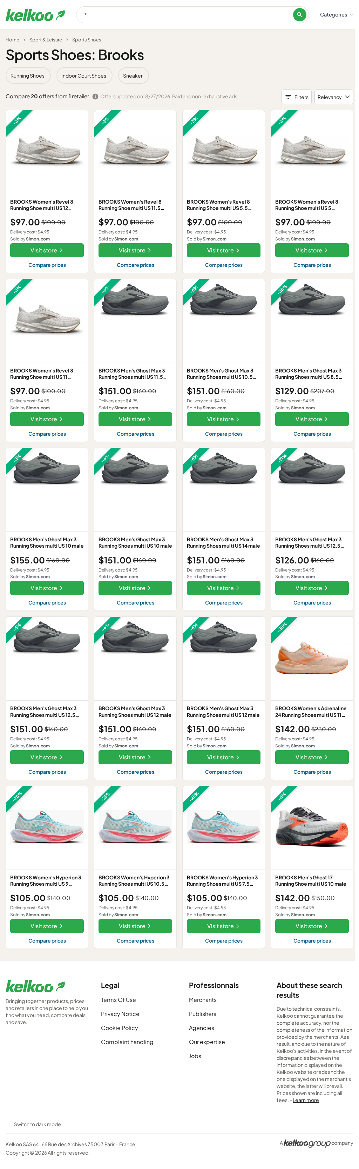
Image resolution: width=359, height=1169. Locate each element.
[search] (299, 14)
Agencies (201, 1027)
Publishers (202, 1013)
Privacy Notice (120, 1013)
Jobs (195, 1055)
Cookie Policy (119, 1027)
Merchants (203, 999)
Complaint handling (127, 1041)
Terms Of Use (118, 999)
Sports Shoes (86, 39)
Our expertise (207, 1041)
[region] (179, 75)
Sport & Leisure (45, 39)
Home (12, 39)
